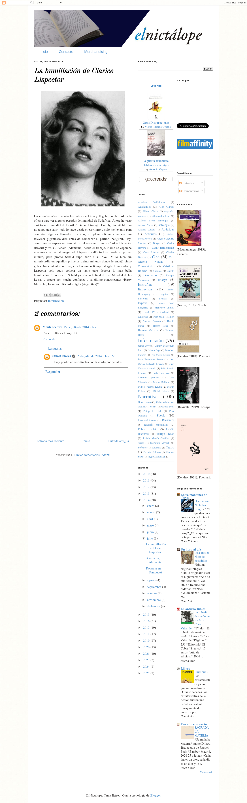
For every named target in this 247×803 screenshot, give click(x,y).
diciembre (154, 606)
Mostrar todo (206, 772)
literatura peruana (148, 377)
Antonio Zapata (158, 169)
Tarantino (156, 447)
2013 (146, 493)
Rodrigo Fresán (165, 434)
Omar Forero (145, 402)
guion (171, 316)
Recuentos (168, 420)
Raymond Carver (147, 420)
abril (150, 519)
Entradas (188, 183)
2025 (146, 673)
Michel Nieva (161, 391)
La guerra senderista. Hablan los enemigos (156, 163)
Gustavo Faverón (152, 321)
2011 (146, 480)
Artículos (150, 234)
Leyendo (156, 85)
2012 (146, 487)
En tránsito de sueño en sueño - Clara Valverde (195, 620)
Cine (155, 256)
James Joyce (144, 345)
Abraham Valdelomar (151, 202)
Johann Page (154, 350)
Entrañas (145, 284)
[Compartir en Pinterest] (59, 295)
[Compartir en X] (52, 295)
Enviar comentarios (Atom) (92, 454)
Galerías (143, 317)
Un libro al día (191, 549)
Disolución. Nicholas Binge (202, 505)
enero (151, 505)
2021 (146, 653)
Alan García (166, 207)
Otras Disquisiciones (156, 122)
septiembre (154, 586)
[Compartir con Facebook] (56, 295)
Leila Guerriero (161, 373)
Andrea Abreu (145, 225)
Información (56, 300)
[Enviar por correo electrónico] (45, 295)
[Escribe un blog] (49, 295)
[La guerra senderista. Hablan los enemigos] (156, 155)
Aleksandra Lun (161, 216)
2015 (146, 614)
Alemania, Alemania (153, 560)
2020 (146, 647)
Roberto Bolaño (148, 429)
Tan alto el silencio (194, 724)
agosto (151, 580)
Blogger (155, 795)
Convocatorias (146, 266)
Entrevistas (145, 289)
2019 (146, 640)
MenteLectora (52, 327)
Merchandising (96, 52)
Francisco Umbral (164, 307)
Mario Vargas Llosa (150, 386)
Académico (144, 207)
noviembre (154, 599)
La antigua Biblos (193, 608)
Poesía (161, 415)
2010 (146, 474)
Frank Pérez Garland (156, 312)
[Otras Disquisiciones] (156, 118)
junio (151, 532)
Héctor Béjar (160, 325)
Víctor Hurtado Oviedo (158, 126)
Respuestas (55, 348)
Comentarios (190, 191)
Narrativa (148, 396)
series (141, 442)
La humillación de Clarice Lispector (156, 548)
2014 (146, 500)
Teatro (170, 447)
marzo (151, 512)
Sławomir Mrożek (160, 442)
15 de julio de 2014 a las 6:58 (95, 356)
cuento (170, 271)
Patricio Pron (167, 406)
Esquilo (164, 294)
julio (150, 538)
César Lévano (151, 252)
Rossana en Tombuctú (154, 570)
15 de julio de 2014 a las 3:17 (83, 327)
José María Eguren (160, 355)
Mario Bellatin (161, 382)
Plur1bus (201, 672)
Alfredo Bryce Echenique (153, 220)
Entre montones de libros (194, 496)
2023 (146, 660)
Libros (185, 668)
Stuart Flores (61, 355)
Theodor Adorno (152, 452)
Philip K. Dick (152, 411)
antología (164, 225)
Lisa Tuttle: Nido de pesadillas (202, 557)
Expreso (142, 303)
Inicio (43, 52)
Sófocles (142, 447)
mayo (151, 525)
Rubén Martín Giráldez (156, 438)
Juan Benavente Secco (150, 359)
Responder (50, 339)
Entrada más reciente (50, 441)
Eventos (163, 298)
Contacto (66, 52)
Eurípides (143, 298)
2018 (146, 634)
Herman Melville (148, 330)
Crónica (157, 271)
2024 (146, 666)
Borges (157, 243)
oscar (153, 406)
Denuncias (150, 275)
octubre (152, 593)
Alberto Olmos (150, 211)
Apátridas (167, 229)
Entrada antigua (118, 441)
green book (158, 316)
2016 (146, 621)
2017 (146, 627)
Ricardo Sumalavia (156, 425)
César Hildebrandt (163, 248)
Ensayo (162, 279)
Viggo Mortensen (156, 456)
